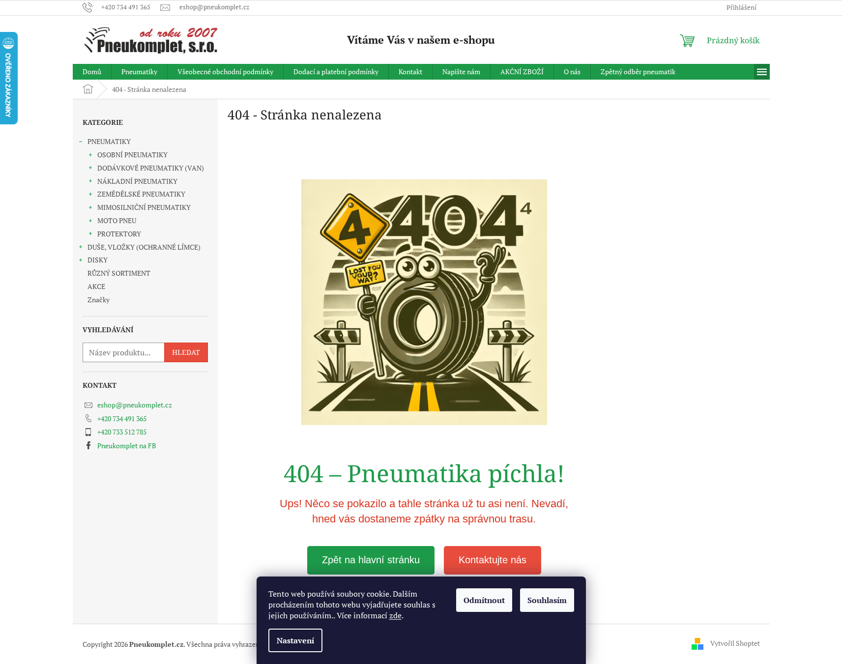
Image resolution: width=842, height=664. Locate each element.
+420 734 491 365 (121, 418)
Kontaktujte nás (492, 559)
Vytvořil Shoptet (735, 643)
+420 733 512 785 (121, 431)
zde (395, 615)
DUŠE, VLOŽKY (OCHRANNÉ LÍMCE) (144, 247)
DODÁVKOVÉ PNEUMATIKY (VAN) (150, 168)
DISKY (97, 259)
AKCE (96, 286)
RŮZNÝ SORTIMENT (118, 273)
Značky (98, 299)
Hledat (186, 352)
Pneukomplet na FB (126, 445)
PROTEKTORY (119, 233)
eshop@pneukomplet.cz (134, 404)
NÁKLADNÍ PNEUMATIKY (137, 181)
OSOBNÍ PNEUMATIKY (132, 154)
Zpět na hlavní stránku (371, 559)
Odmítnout (484, 600)
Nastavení (295, 640)
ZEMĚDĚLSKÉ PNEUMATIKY (141, 194)
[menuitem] (92, 72)
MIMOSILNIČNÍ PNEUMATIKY (144, 207)
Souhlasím (547, 600)
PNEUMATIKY (109, 141)
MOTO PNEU (116, 220)
